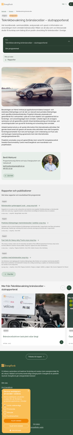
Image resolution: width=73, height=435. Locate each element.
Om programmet (12, 49)
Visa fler (10, 274)
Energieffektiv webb (36, 427)
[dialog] (16, 411)
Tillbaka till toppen (35, 357)
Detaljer (24, 401)
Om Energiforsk (7, 387)
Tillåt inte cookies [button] (16, 426)
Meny (6, 39)
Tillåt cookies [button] (16, 421)
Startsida (4, 11)
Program (11, 11)
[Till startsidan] (7, 4)
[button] (16, 430)
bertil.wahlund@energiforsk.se (13, 166)
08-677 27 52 (7, 168)
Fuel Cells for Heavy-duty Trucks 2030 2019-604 (19, 240)
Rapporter (12, 60)
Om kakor (36, 424)
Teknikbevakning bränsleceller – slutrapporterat (26, 43)
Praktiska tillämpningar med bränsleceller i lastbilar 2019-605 (24, 223)
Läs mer (10, 176)
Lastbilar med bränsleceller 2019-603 (15, 257)
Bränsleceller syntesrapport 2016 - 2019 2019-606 (19, 205)
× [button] (28, 391)
